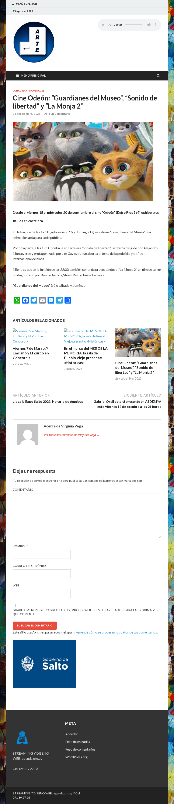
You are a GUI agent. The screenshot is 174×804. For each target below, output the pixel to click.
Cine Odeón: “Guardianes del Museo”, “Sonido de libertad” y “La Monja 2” (136, 367)
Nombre (20, 546)
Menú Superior (26, 3)
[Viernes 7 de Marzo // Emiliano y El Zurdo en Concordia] (36, 341)
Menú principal (33, 75)
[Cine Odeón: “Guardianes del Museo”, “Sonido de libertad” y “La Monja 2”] (138, 358)
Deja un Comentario (57, 113)
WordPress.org (76, 757)
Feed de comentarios (80, 749)
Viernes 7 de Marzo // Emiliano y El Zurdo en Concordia (31, 353)
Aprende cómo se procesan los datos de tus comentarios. (117, 632)
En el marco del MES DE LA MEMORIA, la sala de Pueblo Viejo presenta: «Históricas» (86, 355)
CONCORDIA (20, 90)
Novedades (36, 90)
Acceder (71, 734)
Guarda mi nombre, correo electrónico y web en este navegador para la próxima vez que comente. (86, 612)
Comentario (24, 489)
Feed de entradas (77, 742)
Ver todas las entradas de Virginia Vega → (72, 435)
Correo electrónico (31, 566)
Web (16, 585)
